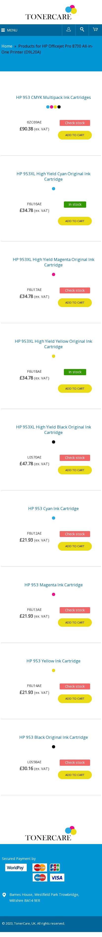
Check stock (75, 122)
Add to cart (74, 135)
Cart (95, 29)
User (69, 29)
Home (6, 46)
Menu (12, 30)
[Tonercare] (51, 12)
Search (82, 29)
